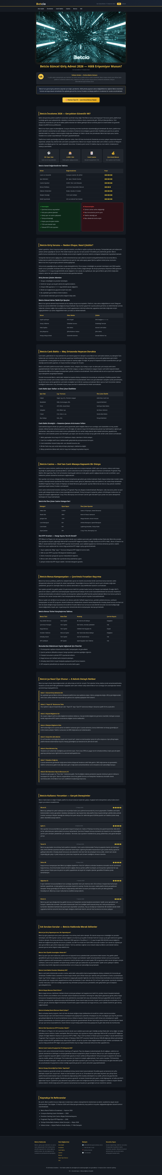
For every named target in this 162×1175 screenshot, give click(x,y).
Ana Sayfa (41, 9)
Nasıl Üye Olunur (63, 1158)
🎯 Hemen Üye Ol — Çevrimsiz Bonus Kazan (81, 100)
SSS (81, 9)
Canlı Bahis (59, 9)
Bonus (75, 9)
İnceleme (50, 9)
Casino (68, 9)
